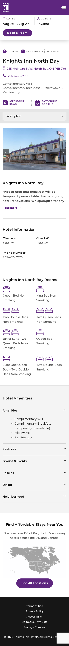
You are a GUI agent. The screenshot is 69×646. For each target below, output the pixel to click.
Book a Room (17, 32)
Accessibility (34, 616)
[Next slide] (63, 152)
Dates (10, 18)
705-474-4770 (18, 76)
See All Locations (34, 583)
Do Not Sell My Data (34, 622)
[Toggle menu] (64, 7)
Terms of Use (34, 606)
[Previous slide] (6, 152)
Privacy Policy (35, 611)
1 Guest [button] (43, 24)
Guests (46, 18)
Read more (10, 207)
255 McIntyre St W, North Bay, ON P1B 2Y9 (36, 68)
